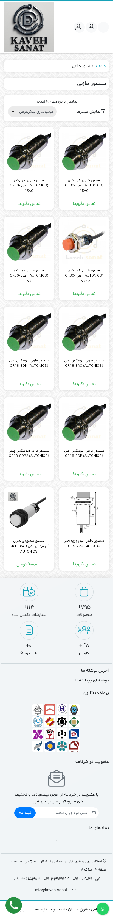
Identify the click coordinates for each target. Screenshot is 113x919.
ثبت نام (25, 812)
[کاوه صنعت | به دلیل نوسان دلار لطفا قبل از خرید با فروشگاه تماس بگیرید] (29, 27)
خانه (102, 66)
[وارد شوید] (91, 27)
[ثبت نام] (79, 27)
